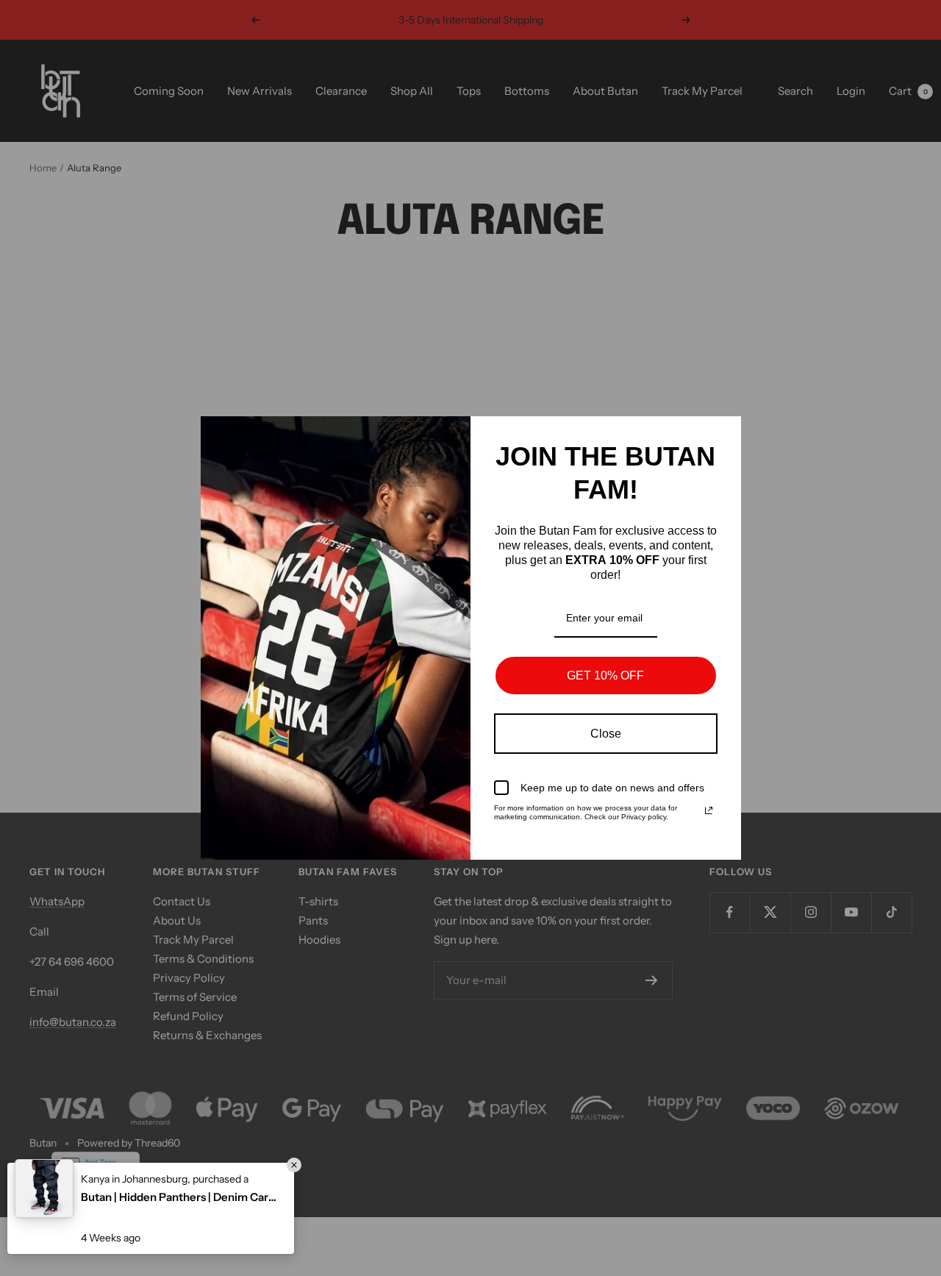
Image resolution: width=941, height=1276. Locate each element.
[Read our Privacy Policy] (709, 810)
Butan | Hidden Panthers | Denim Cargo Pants (180, 1197)
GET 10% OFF (605, 675)
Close (605, 733)
